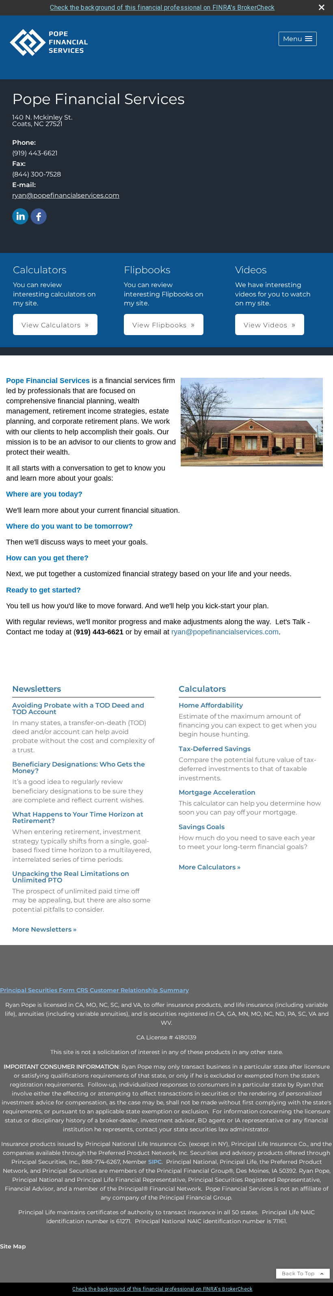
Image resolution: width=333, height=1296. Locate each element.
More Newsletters (44, 929)
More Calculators (210, 867)
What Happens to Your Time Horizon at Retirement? (77, 817)
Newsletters (36, 689)
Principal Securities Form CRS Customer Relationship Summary (94, 990)
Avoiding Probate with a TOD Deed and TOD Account (78, 708)
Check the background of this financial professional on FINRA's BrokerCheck (162, 7)
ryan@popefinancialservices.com (65, 195)
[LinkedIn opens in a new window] (20, 217)
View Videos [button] (266, 325)
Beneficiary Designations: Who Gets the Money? (78, 767)
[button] (298, 39)
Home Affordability (211, 705)
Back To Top (299, 1273)
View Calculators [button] (51, 325)
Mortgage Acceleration (217, 792)
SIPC (155, 1161)
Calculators (202, 689)
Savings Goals (202, 827)
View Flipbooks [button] (159, 325)
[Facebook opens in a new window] (38, 217)
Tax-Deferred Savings (215, 749)
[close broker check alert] (321, 7)
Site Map (13, 1246)
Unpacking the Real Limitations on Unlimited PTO (70, 877)
